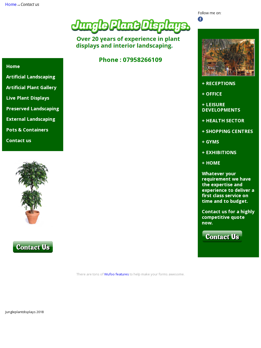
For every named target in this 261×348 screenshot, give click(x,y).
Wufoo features (116, 274)
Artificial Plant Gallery (31, 87)
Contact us (18, 140)
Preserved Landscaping (32, 108)
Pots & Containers (27, 130)
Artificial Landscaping (30, 77)
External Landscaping (30, 119)
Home (11, 4)
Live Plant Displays (27, 98)
